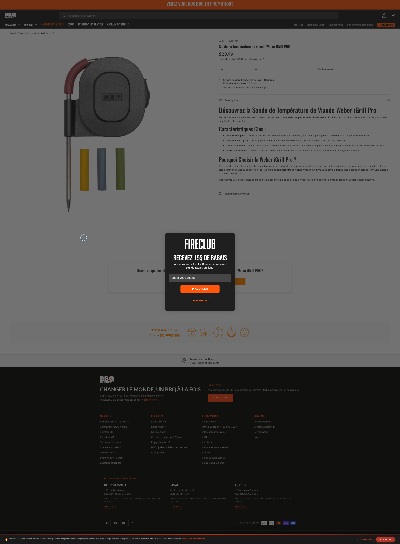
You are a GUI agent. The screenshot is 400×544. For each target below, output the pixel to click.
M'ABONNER (200, 288)
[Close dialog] (83, 237)
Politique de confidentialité (193, 539)
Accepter (385, 539)
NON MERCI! (200, 300)
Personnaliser (366, 539)
